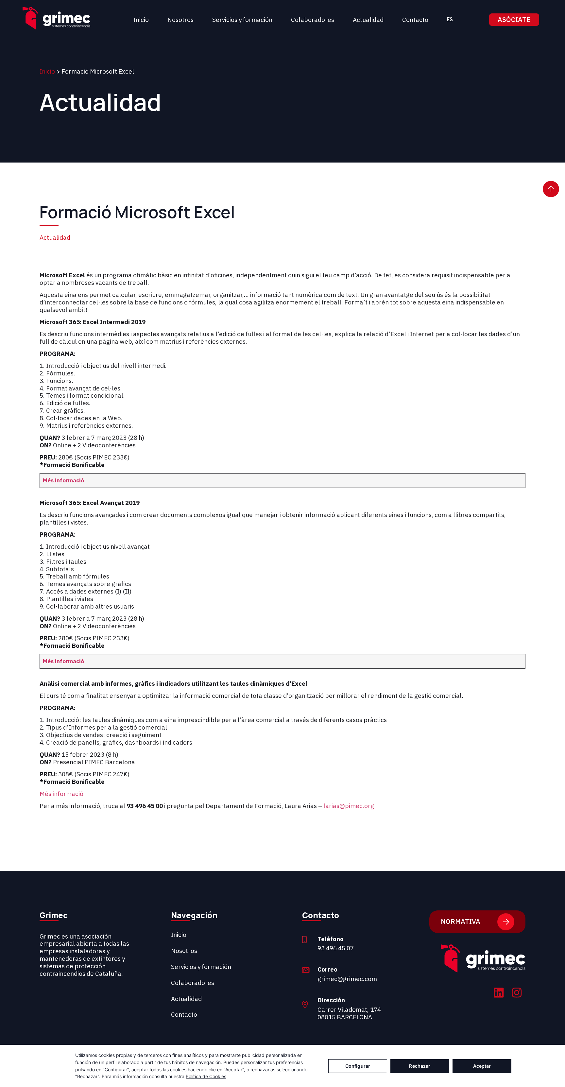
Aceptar (482, 1066)
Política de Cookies (206, 1076)
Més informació (63, 480)
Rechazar (419, 1066)
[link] (499, 993)
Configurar (357, 1066)
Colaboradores (312, 20)
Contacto (415, 20)
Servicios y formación (242, 20)
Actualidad (368, 20)
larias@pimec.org (348, 806)
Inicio (141, 20)
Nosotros (180, 20)
